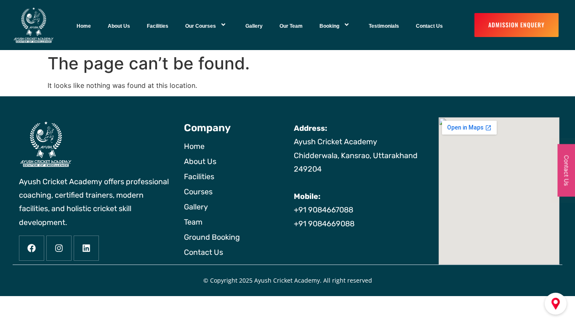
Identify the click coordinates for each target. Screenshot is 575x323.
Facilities (157, 26)
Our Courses (200, 26)
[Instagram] (59, 248)
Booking (329, 26)
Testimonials (384, 26)
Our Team (291, 26)
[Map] (556, 304)
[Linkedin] (86, 248)
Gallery (254, 26)
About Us (119, 26)
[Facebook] (31, 248)
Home (84, 26)
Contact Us (429, 26)
